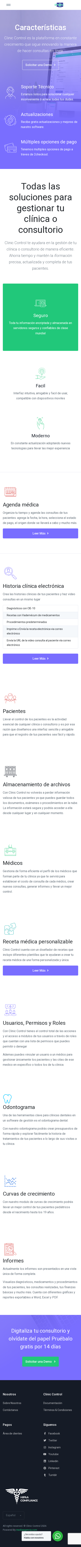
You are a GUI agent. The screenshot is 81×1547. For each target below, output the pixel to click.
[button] (13, 1515)
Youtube (53, 1454)
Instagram (54, 1447)
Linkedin (53, 1461)
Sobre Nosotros (12, 1403)
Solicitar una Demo (39, 65)
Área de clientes (12, 1433)
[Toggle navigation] (12, 4)
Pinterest (53, 1468)
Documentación (52, 1403)
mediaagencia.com (26, 1529)
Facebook (54, 1433)
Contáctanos (10, 1410)
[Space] (59, 5)
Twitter (52, 1440)
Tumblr (52, 1475)
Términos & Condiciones (57, 1410)
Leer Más (39, 533)
